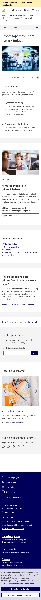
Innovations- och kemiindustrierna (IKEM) (20, 252)
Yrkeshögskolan (10, 244)
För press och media (10, 505)
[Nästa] (36, 391)
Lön (31, 77)
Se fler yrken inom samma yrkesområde (21, 322)
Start (4, 15)
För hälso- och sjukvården (12, 508)
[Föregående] (5, 391)
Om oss (6, 559)
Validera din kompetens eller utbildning (18, 304)
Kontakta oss (11, 492)
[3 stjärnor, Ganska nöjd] (13, 446)
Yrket (5, 77)
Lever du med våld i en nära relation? (17, 525)
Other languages (12, 477)
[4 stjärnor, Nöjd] (18, 446)
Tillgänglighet (11, 487)
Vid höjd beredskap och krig (13, 528)
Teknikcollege (9, 255)
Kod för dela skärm (13, 497)
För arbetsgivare (11, 536)
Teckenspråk (10, 482)
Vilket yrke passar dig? (17, 15)
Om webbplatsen (9, 518)
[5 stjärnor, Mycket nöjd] (23, 446)
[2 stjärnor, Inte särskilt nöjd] (8, 446)
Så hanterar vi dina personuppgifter (16, 521)
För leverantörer (11, 549)
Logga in (18, 10)
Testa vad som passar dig (13, 422)
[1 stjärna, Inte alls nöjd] (3, 446)
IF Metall (7, 249)
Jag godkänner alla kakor (20, 589)
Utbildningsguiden (11, 247)
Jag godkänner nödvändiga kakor (20, 595)
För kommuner (8, 512)
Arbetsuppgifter (18, 77)
